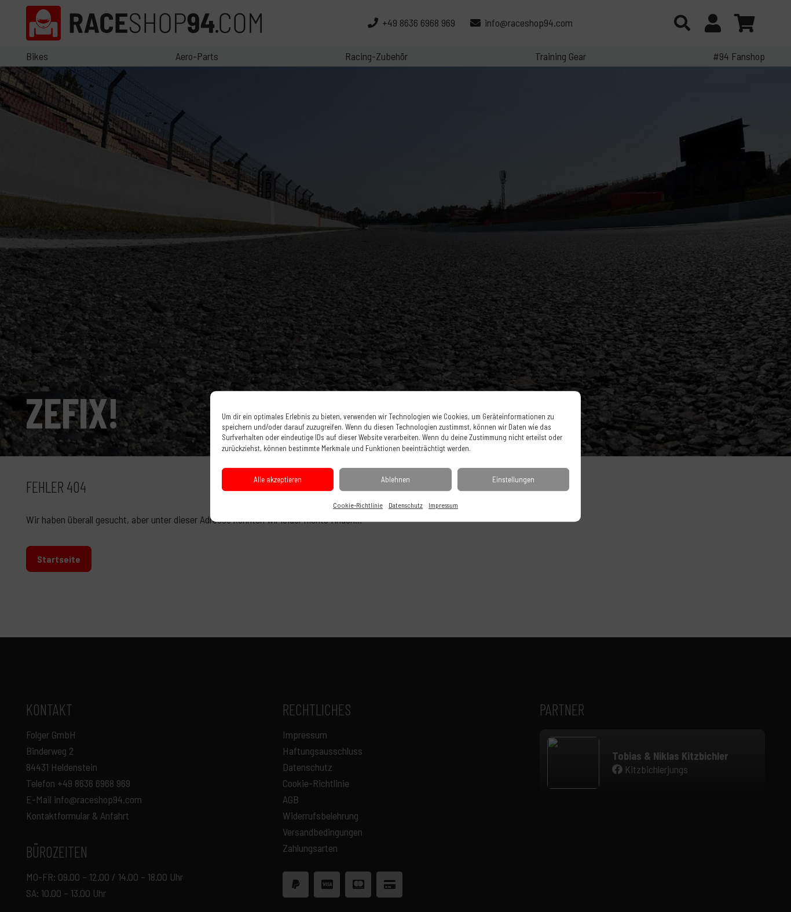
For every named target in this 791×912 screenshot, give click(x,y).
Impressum (443, 504)
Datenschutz (406, 504)
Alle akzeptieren (278, 478)
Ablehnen (395, 478)
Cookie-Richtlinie (358, 504)
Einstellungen (513, 478)
